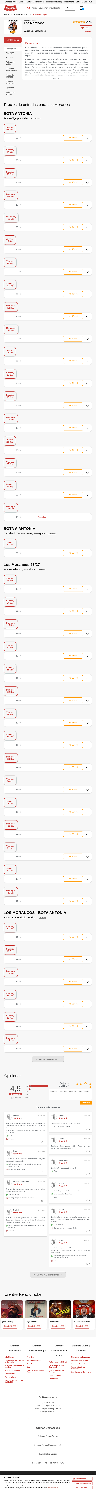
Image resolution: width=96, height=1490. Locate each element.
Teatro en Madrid (78, 1364)
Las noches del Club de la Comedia (14, 1361)
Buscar (70, 8)
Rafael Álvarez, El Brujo (58, 1362)
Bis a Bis (9, 58)
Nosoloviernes (33, 1364)
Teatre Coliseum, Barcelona (19, 569)
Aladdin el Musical (12, 1370)
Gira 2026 (10, 53)
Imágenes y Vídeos (10, 93)
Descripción (11, 49)
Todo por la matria (10, 63)
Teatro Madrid (68, 2)
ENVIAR (86, 1102)
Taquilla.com (9, 6)
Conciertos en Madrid (79, 1360)
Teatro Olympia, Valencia (18, 118)
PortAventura (10, 1374)
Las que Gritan (55, 1375)
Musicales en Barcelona (80, 1357)
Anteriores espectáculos (11, 69)
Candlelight (53, 1379)
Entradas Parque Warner (15, 2)
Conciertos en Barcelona (81, 1372)
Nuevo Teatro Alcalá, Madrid (19, 917)
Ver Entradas (13, 40)
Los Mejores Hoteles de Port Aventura (48, 1463)
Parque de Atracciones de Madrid (14, 1381)
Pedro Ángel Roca (34, 1360)
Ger (28, 1367)
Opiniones (10, 88)
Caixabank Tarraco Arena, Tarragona (24, 533)
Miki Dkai (30, 1357)
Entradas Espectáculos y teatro (59, 1351)
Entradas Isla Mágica (35, 2)
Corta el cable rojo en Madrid (35, 1371)
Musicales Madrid (53, 2)
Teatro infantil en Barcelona (78, 1368)
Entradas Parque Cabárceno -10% (48, 1445)
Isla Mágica (9, 1357)
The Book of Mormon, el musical (14, 1366)
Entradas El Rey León (85, 2)
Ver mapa (38, 118)
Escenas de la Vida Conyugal (56, 1366)
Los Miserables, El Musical (56, 1371)
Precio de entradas (10, 76)
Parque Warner (11, 1377)
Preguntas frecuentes (10, 82)
